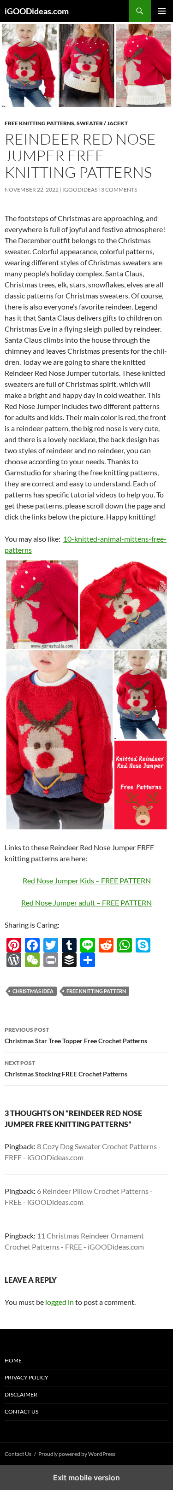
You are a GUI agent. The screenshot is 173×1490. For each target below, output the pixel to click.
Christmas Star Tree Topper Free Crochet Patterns (76, 1035)
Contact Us (21, 1411)
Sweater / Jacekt (102, 123)
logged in (59, 1301)
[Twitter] (51, 945)
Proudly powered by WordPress (76, 1453)
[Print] (51, 959)
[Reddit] (106, 945)
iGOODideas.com (37, 11)
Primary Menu (162, 11)
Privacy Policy (26, 1377)
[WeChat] (32, 959)
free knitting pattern (96, 991)
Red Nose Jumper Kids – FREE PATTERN (87, 880)
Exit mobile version (86, 1477)
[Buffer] (69, 959)
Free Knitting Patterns (39, 123)
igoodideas (79, 189)
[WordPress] (14, 959)
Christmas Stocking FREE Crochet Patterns (66, 1068)
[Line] (87, 945)
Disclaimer (21, 1394)
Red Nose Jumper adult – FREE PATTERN (86, 902)
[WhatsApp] (124, 945)
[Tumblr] (69, 945)
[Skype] (143, 945)
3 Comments (119, 189)
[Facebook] (32, 945)
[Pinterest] (14, 945)
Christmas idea (33, 991)
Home (13, 1360)
